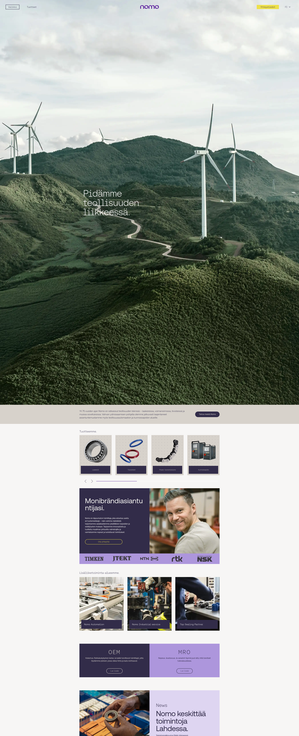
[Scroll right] (92, 481)
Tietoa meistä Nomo (207, 414)
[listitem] (95, 455)
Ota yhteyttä (103, 542)
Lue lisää (114, 671)
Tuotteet (32, 7)
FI (286, 7)
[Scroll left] (85, 481)
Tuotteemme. (88, 431)
